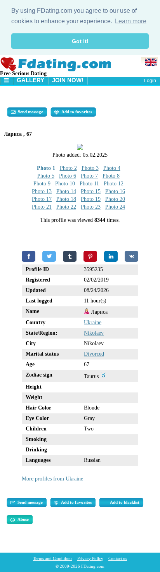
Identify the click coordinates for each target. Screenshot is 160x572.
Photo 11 (89, 184)
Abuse (23, 519)
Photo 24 (115, 207)
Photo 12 (113, 184)
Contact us (117, 558)
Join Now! (67, 80)
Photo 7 (89, 176)
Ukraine (92, 322)
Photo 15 (91, 191)
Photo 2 (68, 168)
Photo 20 (115, 199)
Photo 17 (42, 199)
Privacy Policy (90, 558)
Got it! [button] (80, 41)
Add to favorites (76, 111)
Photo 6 (67, 176)
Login (150, 80)
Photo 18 (66, 199)
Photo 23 (91, 207)
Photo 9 (41, 184)
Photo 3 (90, 168)
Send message (30, 111)
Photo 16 (115, 191)
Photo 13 (42, 191)
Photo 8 (111, 176)
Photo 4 (111, 168)
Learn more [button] (130, 21)
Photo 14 (66, 191)
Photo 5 (45, 176)
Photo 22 (66, 207)
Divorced (94, 354)
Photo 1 (46, 168)
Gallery (30, 80)
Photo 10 (65, 184)
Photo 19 (91, 199)
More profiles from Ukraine (52, 479)
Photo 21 (42, 207)
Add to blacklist (124, 502)
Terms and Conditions (52, 558)
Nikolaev (94, 333)
